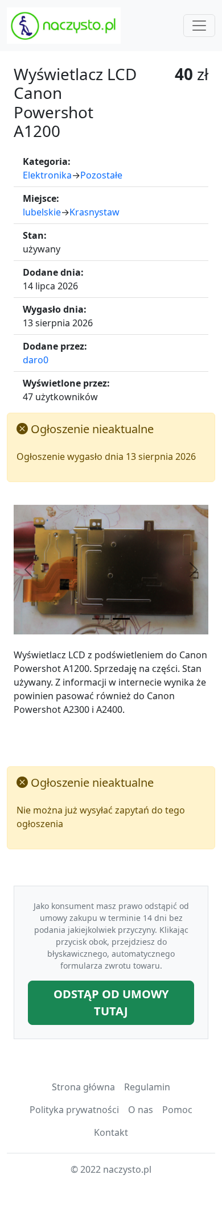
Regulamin (147, 1087)
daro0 (35, 360)
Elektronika (47, 175)
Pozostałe (101, 175)
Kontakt (111, 1132)
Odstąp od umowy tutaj (111, 1002)
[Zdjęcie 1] (100, 618)
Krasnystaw (94, 212)
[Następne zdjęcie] (193, 569)
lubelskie (42, 212)
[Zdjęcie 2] (121, 618)
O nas (140, 1109)
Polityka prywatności (74, 1109)
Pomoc (177, 1109)
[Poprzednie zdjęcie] (28, 569)
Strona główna (83, 1087)
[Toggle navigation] (199, 25)
